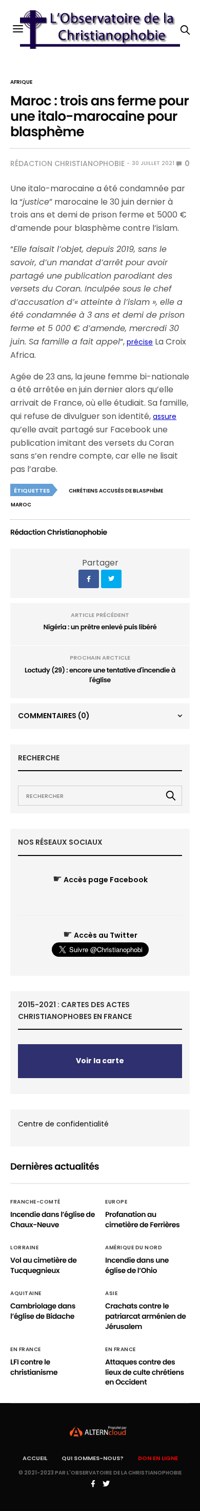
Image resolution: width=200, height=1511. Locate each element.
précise (140, 342)
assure (164, 416)
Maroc (21, 504)
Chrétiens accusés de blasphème (116, 491)
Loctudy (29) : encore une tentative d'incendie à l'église (100, 675)
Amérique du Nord (133, 1247)
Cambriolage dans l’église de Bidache (42, 1311)
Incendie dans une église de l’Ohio (137, 1265)
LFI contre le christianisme (33, 1367)
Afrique (21, 82)
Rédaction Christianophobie (67, 163)
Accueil (35, 1458)
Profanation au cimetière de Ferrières (142, 1219)
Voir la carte (100, 1060)
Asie (111, 1293)
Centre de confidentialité (63, 1124)
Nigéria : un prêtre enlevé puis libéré (100, 627)
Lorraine (24, 1247)
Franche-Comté (35, 1202)
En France (25, 1349)
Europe (116, 1202)
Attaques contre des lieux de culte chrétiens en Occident (144, 1372)
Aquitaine (26, 1293)
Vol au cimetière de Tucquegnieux (43, 1265)
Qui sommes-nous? (93, 1458)
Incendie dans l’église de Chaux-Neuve (52, 1219)
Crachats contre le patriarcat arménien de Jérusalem (145, 1316)
